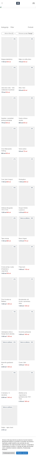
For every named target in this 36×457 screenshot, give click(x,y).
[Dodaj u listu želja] (16, 59)
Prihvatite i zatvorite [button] (22, 453)
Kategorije (4, 27)
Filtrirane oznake (26, 33)
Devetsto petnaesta (25, 332)
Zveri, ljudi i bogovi (7, 179)
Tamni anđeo (22, 149)
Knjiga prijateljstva (6, 59)
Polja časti (22, 267)
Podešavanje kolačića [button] (8, 453)
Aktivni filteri (9, 33)
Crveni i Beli (22, 362)
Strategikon (22, 179)
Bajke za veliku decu (25, 59)
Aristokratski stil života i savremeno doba (24, 301)
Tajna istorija (5, 238)
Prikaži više (3, 61)
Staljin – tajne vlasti (7, 427)
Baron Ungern (23, 238)
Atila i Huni (22, 88)
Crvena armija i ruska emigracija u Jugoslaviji (7, 269)
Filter (12, 27)
